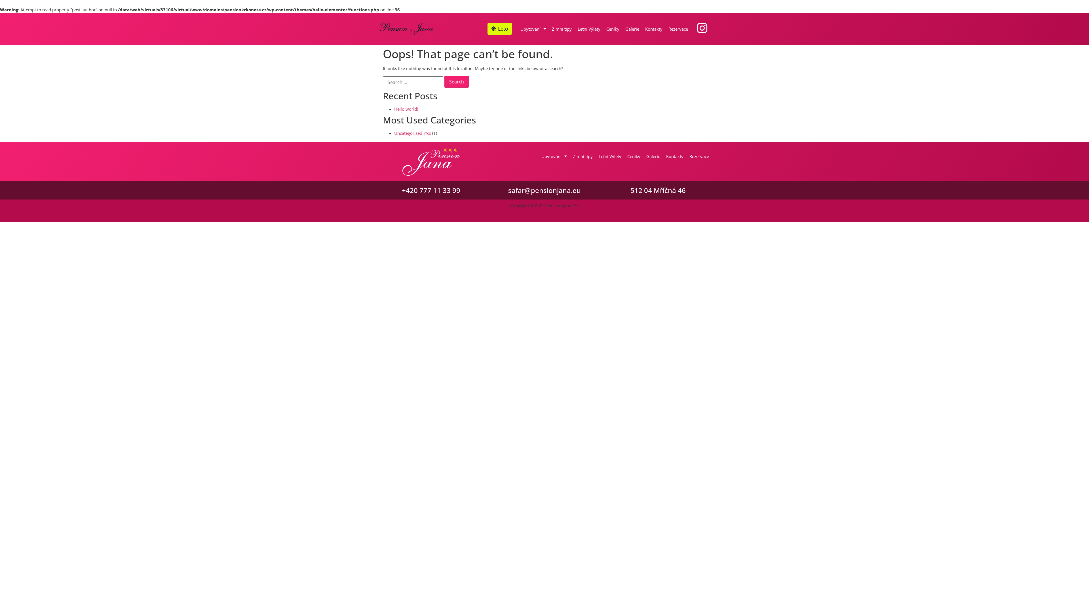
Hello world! (406, 109)
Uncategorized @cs (412, 133)
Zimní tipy (562, 29)
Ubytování (530, 29)
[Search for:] (413, 82)
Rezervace (678, 29)
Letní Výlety (589, 29)
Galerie (632, 29)
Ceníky (612, 29)
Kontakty (653, 29)
